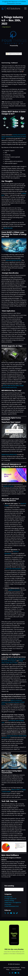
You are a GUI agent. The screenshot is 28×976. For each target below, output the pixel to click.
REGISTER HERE (8, 228)
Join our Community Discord (11, 967)
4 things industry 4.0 (6, 26)
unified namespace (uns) (11, 906)
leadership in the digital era (12, 902)
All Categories (8, 896)
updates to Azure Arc (14, 590)
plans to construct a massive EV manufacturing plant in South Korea (13, 702)
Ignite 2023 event (8, 486)
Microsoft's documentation (13, 569)
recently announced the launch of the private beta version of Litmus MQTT (13, 136)
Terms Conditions (16, 969)
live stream (7, 904)
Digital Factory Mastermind (9, 454)
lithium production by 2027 (13, 260)
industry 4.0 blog (9, 900)
